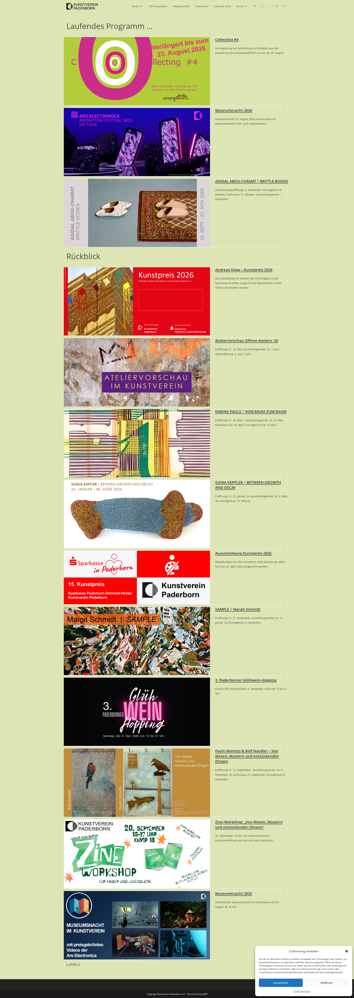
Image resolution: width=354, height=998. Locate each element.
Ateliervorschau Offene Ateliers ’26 (246, 340)
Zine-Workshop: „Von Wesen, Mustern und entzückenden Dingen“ (249, 824)
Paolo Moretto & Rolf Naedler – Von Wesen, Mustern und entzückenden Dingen (247, 756)
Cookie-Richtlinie (301, 991)
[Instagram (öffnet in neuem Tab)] (269, 6)
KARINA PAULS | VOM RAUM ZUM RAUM (250, 411)
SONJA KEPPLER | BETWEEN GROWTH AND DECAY (248, 485)
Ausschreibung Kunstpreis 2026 (243, 553)
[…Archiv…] (73, 964)
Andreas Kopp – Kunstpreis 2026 (243, 269)
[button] (346, 951)
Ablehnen (326, 983)
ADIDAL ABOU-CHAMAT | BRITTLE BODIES (251, 181)
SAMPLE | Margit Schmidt (237, 609)
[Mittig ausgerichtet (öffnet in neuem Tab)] (284, 6)
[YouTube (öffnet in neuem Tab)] (276, 6)
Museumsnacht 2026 (233, 110)
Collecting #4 (226, 39)
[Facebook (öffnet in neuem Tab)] (262, 6)
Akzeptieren (280, 983)
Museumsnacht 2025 (233, 893)
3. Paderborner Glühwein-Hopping (245, 680)
